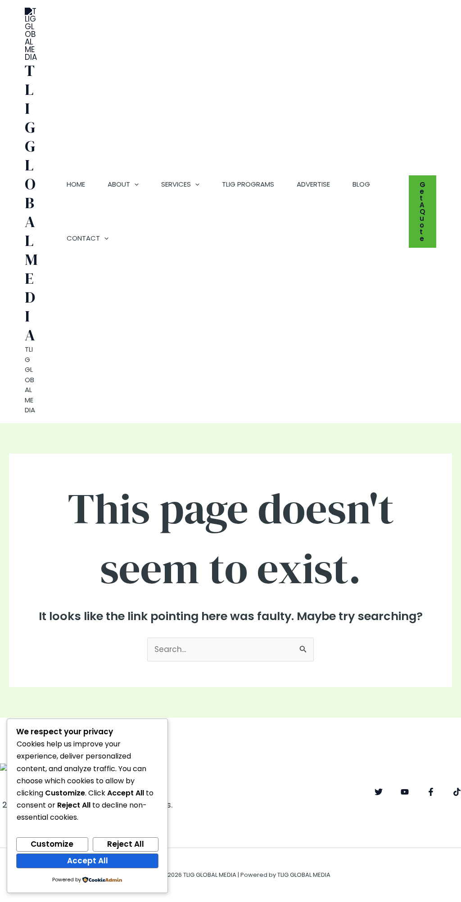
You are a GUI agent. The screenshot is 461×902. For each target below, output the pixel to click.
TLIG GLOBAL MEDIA (31, 203)
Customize (52, 844)
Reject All (125, 844)
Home (76, 184)
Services (176, 184)
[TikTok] (457, 792)
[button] (134, 184)
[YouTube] (405, 792)
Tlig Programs (248, 184)
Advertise (313, 184)
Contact (83, 238)
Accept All (87, 860)
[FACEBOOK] (431, 792)
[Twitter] (379, 792)
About (119, 184)
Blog (361, 184)
